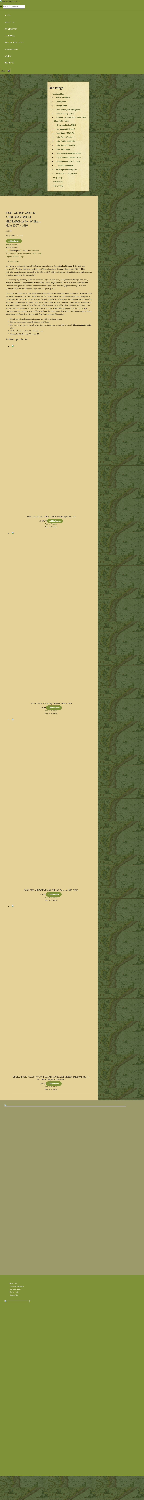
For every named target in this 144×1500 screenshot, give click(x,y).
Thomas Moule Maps (64, 165)
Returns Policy (14, 1295)
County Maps (61, 101)
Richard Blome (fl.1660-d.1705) (68, 157)
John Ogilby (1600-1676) (65, 141)
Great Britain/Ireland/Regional (68, 110)
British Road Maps (63, 97)
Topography (58, 186)
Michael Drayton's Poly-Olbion (68, 153)
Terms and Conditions (17, 1286)
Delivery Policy (14, 1292)
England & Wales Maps (15, 256)
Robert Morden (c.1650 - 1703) (68, 161)
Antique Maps (58, 94)
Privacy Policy (13, 1283)
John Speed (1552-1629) (65, 145)
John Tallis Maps (63, 149)
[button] (12, 245)
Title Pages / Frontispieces (66, 169)
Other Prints (58, 182)
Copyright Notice (15, 1289)
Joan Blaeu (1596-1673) (65, 133)
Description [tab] (14, 261)
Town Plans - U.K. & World (66, 174)
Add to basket (13, 241)
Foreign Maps (61, 106)
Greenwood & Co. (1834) (66, 125)
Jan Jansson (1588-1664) (65, 129)
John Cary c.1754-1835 (64, 137)
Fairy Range (58, 178)
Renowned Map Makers (65, 114)
